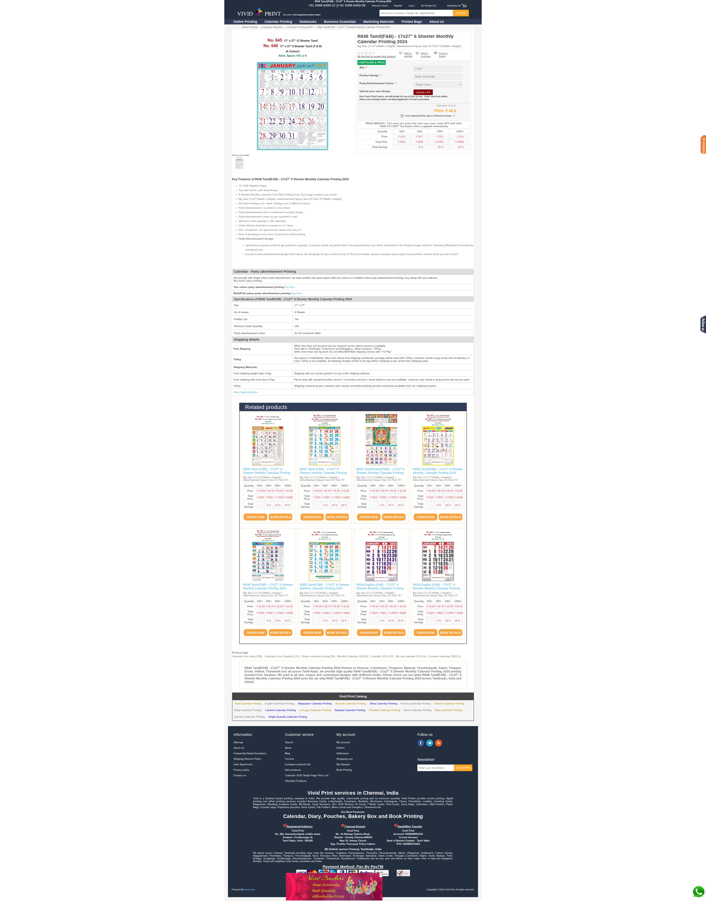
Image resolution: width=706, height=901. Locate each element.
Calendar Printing (278, 22)
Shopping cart (344, 758)
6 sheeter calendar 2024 (442, 656)
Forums (289, 758)
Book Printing (344, 769)
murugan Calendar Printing (315, 710)
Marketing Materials (378, 22)
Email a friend (443, 53)
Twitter (429, 743)
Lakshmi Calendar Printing (280, 710)
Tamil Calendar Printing (247, 703)
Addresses (342, 753)
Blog (287, 753)
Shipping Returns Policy (247, 758)
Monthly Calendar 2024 (350, 656)
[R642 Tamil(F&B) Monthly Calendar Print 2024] (325, 439)
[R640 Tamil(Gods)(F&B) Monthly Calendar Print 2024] (381, 439)
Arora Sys (249, 889)
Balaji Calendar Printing (247, 710)
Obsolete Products (295, 780)
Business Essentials (340, 22)
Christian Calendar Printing (384, 710)
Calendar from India (243, 656)
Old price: (442, 105)
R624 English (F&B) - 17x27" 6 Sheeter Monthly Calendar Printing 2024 (379, 588)
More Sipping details (245, 392)
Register (398, 5)
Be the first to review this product (376, 56)
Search (289, 742)
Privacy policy (241, 769)
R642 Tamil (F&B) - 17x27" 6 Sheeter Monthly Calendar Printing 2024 (323, 472)
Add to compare (426, 53)
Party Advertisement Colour (377, 83)
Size (362, 67)
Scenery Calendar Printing (249, 716)
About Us (436, 22)
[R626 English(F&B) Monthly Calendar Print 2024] (438, 555)
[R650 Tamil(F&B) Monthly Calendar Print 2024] (325, 555)
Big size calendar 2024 (409, 656)
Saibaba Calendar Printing (350, 710)
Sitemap (238, 742)
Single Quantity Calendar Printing (287, 716)
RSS (438, 743)
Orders (340, 747)
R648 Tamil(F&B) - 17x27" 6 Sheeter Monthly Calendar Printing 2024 (268, 586)
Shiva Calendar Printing (383, 703)
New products (293, 769)
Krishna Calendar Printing (416, 703)
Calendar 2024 (379, 656)
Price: (439, 111)
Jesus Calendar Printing (418, 710)
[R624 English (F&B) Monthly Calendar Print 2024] (381, 555)
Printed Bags (412, 22)
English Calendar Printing (279, 703)
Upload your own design (374, 91)
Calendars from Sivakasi (278, 656)
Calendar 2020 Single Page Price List (306, 775)
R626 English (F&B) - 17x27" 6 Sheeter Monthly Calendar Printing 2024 (436, 588)
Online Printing (245, 22)
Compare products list (298, 764)
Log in (412, 5)
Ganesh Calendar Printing (449, 703)
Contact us (239, 775)
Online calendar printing (315, 656)
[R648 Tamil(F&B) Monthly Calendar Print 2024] (268, 555)
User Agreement (242, 764)
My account (343, 742)
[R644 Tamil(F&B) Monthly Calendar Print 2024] (268, 439)
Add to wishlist (408, 55)
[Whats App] (698, 891)
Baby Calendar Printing (448, 710)
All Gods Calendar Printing (350, 703)
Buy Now (290, 287)
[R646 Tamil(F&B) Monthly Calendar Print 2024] (239, 162)
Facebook (420, 743)
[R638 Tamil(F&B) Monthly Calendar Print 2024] (438, 439)
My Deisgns (343, 764)
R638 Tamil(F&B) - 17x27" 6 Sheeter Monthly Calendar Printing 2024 (438, 471)
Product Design (369, 75)
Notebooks (308, 22)
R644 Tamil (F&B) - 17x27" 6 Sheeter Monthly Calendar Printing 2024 (266, 472)
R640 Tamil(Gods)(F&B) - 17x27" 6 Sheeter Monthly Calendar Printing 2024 (380, 472)
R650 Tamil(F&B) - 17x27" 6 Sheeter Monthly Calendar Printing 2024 (325, 586)
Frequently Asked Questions (249, 753)
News (288, 747)
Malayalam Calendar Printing (315, 703)
